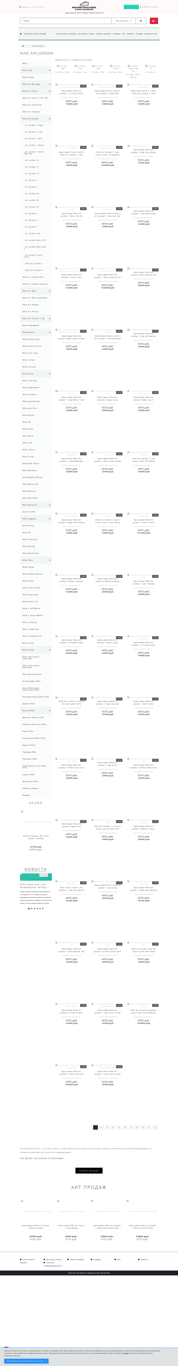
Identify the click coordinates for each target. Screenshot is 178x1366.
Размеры (116, 34)
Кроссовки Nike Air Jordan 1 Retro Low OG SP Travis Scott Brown (107, 277)
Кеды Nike (28, 731)
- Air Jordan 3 (31, 187)
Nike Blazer (29, 332)
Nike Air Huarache (32, 105)
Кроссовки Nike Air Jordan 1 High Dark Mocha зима (143, 890)
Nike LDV (27, 442)
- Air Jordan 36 (31, 207)
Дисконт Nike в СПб (33, 717)
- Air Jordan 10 (31, 160)
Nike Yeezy (28, 643)
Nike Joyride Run (31, 401)
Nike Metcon (29, 491)
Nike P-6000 (29, 512)
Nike (25, 63)
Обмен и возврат (103, 34)
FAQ (123, 34)
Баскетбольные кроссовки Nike (31, 689)
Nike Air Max (29, 291)
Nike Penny (28, 525)
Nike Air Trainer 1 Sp (34, 318)
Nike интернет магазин (66, 34)
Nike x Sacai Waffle (33, 615)
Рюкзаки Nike (30, 759)
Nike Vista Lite (30, 601)
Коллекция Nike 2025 (34, 738)
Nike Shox (28, 560)
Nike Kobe (28, 429)
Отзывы (139, 34)
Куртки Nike (29, 745)
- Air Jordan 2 (31, 180)
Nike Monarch (30, 505)
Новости (131, 34)
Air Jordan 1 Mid (97, 72)
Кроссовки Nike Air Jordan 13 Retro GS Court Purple (72, 767)
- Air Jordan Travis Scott (33, 256)
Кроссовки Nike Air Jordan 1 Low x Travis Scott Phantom (144, 522)
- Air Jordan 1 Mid (33, 138)
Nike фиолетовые (32, 674)
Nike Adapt (28, 77)
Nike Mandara (30, 470)
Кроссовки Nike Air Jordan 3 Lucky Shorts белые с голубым (71, 1013)
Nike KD (27, 422)
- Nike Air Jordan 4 (33, 270)
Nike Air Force (30, 91)
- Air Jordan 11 (31, 167)
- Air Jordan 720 (32, 233)
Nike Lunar (28, 456)
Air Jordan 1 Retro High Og (133, 75)
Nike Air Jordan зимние (35, 284)
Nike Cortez (29, 360)
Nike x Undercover (32, 636)
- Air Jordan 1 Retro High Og (34, 153)
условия (126, 1353)
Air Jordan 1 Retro (115, 72)
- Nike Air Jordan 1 (33, 263)
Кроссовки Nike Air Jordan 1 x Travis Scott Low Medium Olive (143, 645)
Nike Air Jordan (31, 118)
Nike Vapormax (31, 594)
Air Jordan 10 (151, 72)
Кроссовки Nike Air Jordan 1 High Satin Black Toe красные (71, 522)
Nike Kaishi (28, 415)
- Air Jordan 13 (31, 173)
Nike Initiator (30, 394)
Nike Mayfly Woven (33, 477)
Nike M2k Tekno (31, 463)
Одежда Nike (29, 752)
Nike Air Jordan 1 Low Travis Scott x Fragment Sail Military (107, 155)
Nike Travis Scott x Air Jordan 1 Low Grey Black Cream (71, 890)
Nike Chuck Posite (32, 346)
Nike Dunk (28, 373)
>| (155, 1127)
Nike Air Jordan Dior (33, 277)
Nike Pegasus (29, 518)
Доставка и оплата (86, 34)
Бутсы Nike (28, 710)
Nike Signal (28, 567)
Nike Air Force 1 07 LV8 (35, 98)
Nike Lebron (29, 449)
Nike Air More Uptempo (35, 298)
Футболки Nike (31, 781)
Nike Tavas (28, 581)
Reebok (26, 795)
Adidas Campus (31, 788)
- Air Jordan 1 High (33, 125)
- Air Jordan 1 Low (33, 132)
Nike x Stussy (30, 622)
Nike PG (27, 532)
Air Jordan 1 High (62, 72)
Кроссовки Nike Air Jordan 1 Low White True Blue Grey (71, 400)
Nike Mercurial (30, 484)
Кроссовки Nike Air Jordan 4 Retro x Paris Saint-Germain (143, 829)
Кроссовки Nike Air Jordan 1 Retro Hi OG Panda (71, 216)
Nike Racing (29, 546)
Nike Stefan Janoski (33, 574)
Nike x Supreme (31, 629)
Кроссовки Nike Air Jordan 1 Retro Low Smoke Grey (107, 461)
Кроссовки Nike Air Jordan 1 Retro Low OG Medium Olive (71, 1074)
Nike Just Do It (30, 408)
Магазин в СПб (151, 34)
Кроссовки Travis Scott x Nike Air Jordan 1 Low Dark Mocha (71, 155)
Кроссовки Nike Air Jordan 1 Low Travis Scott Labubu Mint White (108, 1074)
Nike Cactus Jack (31, 339)
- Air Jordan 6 (31, 220)
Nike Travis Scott (31, 587)
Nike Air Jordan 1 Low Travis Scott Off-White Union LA (143, 461)
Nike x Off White (31, 608)
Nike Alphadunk (31, 325)
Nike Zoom (28, 650)
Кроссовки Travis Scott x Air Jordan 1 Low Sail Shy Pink (108, 216)
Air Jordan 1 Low (80, 72)
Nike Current (29, 367)
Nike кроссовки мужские (31, 666)
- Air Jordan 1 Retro (34, 145)
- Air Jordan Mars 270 (35, 240)
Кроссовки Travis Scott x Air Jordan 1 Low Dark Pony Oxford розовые (107, 93)
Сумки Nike (29, 774)
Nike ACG (27, 70)
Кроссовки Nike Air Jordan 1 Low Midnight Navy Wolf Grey (71, 461)
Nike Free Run (30, 380)
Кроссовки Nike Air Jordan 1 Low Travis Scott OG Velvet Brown (108, 1013)
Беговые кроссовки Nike (36, 696)
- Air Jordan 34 (31, 193)
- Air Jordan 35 (31, 200)
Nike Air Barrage (31, 84)
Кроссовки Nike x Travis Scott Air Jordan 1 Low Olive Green (143, 93)
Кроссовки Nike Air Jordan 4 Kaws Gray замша (108, 400)
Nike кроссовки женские (31, 658)
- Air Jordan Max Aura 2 (35, 248)
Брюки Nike (29, 703)
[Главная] (23, 46)
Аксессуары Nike (32, 681)
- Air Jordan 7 (31, 227)
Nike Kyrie (28, 436)
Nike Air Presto (31, 311)
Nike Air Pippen (31, 304)
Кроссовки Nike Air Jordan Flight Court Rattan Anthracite (144, 400)
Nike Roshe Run (31, 553)
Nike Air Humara (31, 111)
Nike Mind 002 (30, 498)
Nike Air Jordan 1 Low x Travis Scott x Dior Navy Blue (107, 522)
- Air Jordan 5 (31, 213)
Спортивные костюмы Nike (34, 767)
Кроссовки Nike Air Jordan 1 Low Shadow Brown (144, 584)
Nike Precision (30, 539)
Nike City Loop (30, 353)
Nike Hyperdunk (31, 387)
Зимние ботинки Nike (34, 724)
